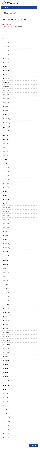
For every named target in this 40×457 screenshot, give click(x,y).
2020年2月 (6, 304)
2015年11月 (6, 417)
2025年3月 (6, 107)
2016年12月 (6, 385)
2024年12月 (6, 119)
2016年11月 (6, 389)
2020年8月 (6, 280)
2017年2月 (6, 381)
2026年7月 (6, 46)
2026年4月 (6, 54)
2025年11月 (6, 74)
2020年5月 (6, 292)
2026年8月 (6, 42)
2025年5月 (6, 99)
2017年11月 (6, 357)
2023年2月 (6, 191)
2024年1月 (6, 159)
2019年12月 (6, 312)
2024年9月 (6, 131)
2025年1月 (6, 115)
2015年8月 (6, 429)
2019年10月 (6, 320)
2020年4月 (6, 296)
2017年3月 (6, 377)
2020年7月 (6, 284)
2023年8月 (6, 171)
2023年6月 (6, 179)
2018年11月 (6, 341)
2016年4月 (6, 405)
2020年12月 (6, 272)
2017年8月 (6, 365)
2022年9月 (6, 211)
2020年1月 (6, 308)
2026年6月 (6, 50)
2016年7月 (6, 397)
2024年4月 (6, 147)
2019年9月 (6, 324)
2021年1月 (6, 268)
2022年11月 (6, 203)
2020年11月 (6, 276)
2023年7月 (6, 175)
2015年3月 (6, 437)
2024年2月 (6, 155)
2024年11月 (6, 123)
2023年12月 (6, 163)
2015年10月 (6, 421)
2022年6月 (6, 224)
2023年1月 (6, 195)
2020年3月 (6, 300)
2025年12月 (6, 70)
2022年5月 (6, 228)
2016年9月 (6, 393)
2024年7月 (6, 139)
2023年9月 (6, 167)
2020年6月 (6, 288)
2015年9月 (6, 425)
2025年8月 (6, 86)
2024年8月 (6, 135)
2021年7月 (6, 252)
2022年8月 (6, 216)
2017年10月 (6, 361)
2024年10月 (6, 127)
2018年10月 (6, 345)
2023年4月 (6, 183)
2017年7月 (6, 369)
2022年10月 (6, 207)
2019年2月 (6, 336)
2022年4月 (6, 232)
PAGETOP (34, 445)
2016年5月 (6, 401)
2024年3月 (6, 151)
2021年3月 (6, 260)
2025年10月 (6, 78)
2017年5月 (6, 373)
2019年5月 (6, 332)
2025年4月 (6, 103)
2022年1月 (6, 240)
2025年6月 (6, 95)
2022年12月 (6, 199)
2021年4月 (6, 256)
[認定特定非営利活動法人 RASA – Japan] (10, 3)
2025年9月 (6, 82)
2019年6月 (6, 328)
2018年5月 (6, 353)
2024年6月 (6, 143)
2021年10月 (6, 248)
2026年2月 (6, 62)
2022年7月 (6, 220)
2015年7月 (6, 433)
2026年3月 (6, 58)
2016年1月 (6, 413)
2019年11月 (6, 316)
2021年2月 (6, 264)
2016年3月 (6, 409)
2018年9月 (6, 349)
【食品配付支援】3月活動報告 (12, 27)
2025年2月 (6, 111)
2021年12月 (6, 244)
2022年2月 (6, 236)
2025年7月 (6, 91)
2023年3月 (6, 187)
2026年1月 (6, 66)
